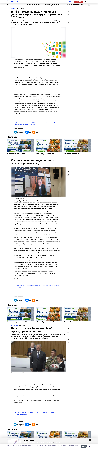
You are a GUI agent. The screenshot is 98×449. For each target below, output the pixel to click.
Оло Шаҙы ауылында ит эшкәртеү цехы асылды (74, 5)
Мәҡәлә (9, 5)
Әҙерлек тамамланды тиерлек (32, 4)
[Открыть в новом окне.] (19, 132)
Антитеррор (78, 1)
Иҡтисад (13, 8)
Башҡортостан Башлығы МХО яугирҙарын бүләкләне (52, 5)
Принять (84, 446)
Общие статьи (14, 157)
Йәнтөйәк (12, 1)
